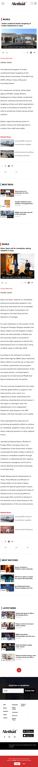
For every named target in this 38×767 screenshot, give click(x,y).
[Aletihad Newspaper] (19, 3)
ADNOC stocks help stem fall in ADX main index (23, 213)
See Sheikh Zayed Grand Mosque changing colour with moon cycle (24, 587)
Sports (5, 714)
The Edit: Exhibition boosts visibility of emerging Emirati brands (24, 203)
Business (5, 711)
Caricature (15, 712)
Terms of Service (23, 705)
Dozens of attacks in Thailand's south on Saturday (24, 568)
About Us (14, 715)
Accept (17, 763)
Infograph (15, 704)
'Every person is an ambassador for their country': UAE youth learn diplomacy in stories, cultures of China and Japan (24, 192)
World (5, 708)
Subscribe (29, 690)
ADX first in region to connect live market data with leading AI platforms (24, 577)
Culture (5, 718)
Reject (24, 763)
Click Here (14, 760)
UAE (4, 704)
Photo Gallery (14, 708)
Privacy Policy (14, 719)
